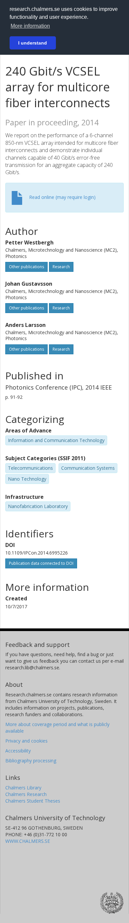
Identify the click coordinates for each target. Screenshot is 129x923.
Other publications (26, 267)
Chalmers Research (26, 794)
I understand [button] (32, 43)
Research (61, 267)
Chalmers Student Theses (32, 801)
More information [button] (30, 26)
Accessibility (18, 751)
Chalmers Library (23, 787)
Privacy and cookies (26, 741)
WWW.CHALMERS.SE (27, 841)
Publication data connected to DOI (41, 563)
